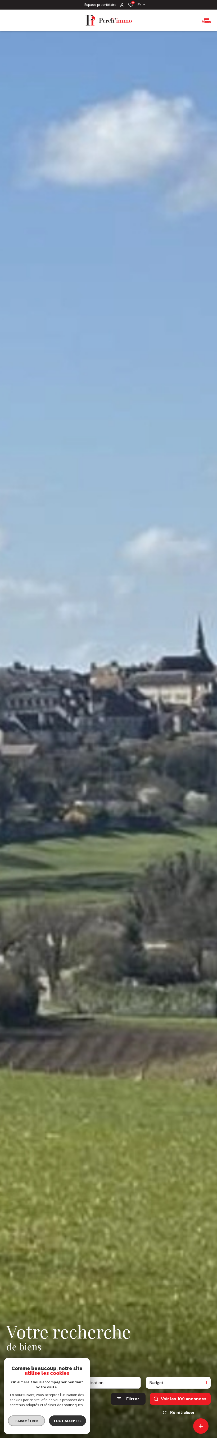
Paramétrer (26, 1420)
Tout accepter (67, 1420)
